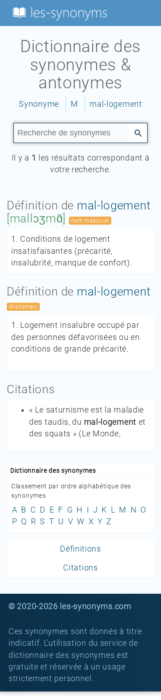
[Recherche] (138, 132)
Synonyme (39, 104)
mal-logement (115, 104)
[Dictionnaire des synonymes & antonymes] (58, 12)
